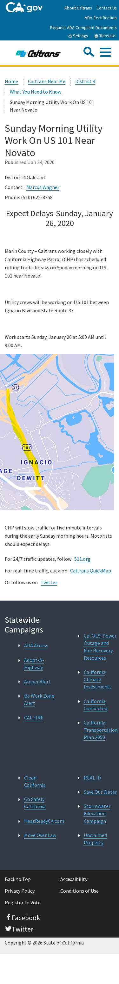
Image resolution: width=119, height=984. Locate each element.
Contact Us (106, 8)
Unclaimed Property (95, 839)
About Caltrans (78, 8)
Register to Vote (23, 902)
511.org (82, 559)
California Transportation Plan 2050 (101, 729)
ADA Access (36, 645)
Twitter (49, 582)
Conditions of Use (79, 891)
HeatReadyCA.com (44, 821)
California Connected (95, 705)
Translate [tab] (107, 36)
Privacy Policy (20, 891)
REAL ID (92, 777)
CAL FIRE (33, 717)
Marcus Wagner (42, 187)
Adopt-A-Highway (34, 663)
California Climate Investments (98, 679)
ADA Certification (101, 18)
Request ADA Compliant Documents (83, 27)
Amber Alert (37, 681)
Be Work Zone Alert (39, 699)
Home (11, 81)
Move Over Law (40, 835)
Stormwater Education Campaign (97, 813)
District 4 (85, 81)
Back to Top (18, 879)
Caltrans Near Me (46, 81)
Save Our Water (100, 792)
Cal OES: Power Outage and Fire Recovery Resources (100, 647)
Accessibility (73, 879)
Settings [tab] (80, 36)
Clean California (35, 781)
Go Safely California (35, 803)
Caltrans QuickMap (90, 570)
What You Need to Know (35, 92)
